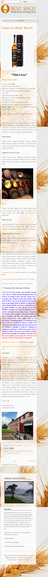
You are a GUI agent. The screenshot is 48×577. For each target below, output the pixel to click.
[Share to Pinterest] (13, 448)
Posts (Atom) (13, 464)
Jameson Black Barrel (17, 27)
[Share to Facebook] (10, 448)
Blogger (27, 560)
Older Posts (31, 461)
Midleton (9, 453)
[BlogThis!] (6, 448)
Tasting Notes (15, 453)
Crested (27, 396)
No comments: (27, 445)
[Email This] (4, 448)
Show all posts (30, 20)
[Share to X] (8, 448)
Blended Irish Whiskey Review (17, 451)
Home (15, 461)
